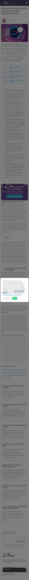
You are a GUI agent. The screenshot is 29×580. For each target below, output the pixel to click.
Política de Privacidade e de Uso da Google (12, 295)
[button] (7, 298)
